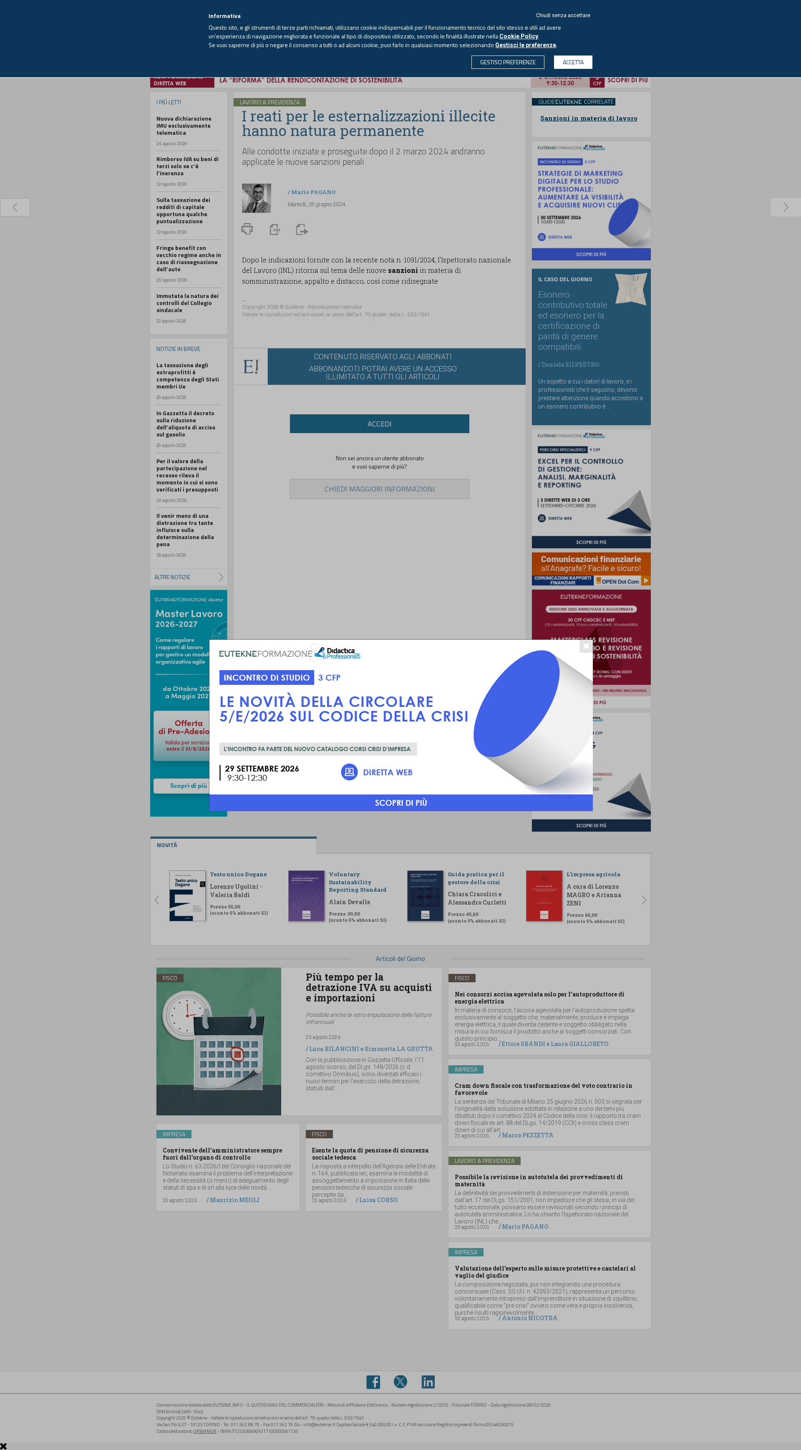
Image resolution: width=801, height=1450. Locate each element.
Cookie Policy (518, 36)
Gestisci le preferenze (525, 45)
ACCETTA (573, 62)
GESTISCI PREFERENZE (508, 62)
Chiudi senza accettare (563, 15)
